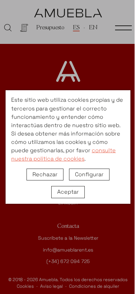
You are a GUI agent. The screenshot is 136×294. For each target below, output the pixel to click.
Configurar (89, 174)
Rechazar (45, 174)
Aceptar (68, 191)
